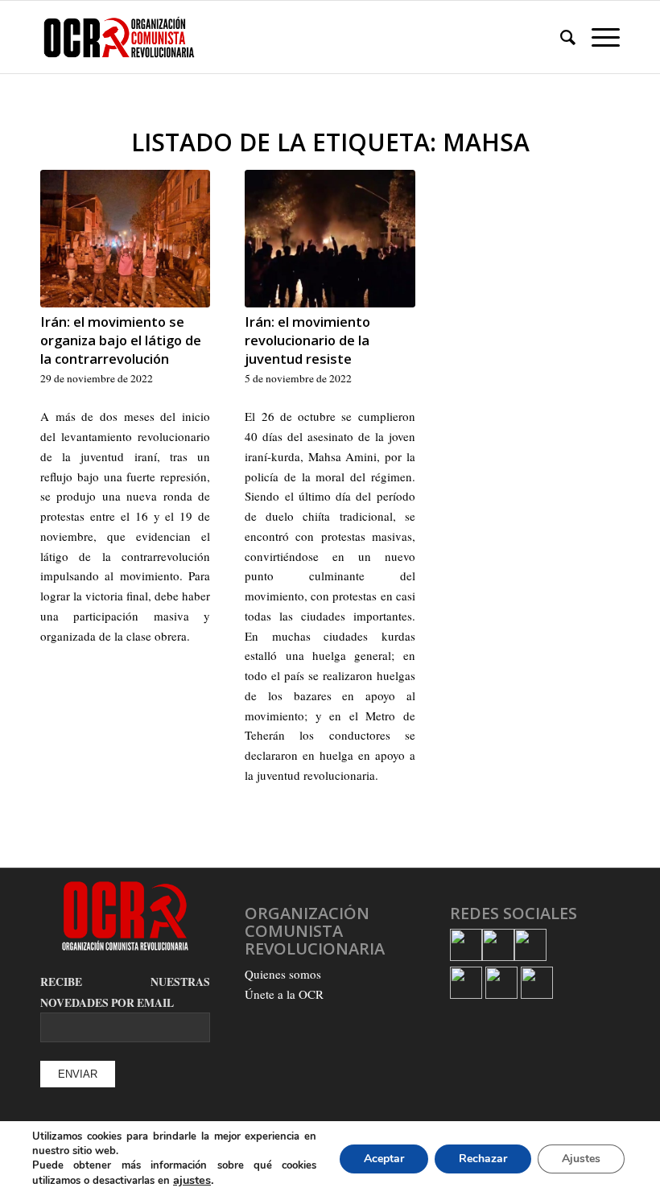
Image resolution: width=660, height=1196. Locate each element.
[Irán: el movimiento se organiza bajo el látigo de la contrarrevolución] (125, 238)
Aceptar (384, 1158)
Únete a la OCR (284, 994)
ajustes (192, 1180)
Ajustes (581, 1158)
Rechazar (483, 1158)
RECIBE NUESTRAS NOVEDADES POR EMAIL (125, 992)
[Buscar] (559, 37)
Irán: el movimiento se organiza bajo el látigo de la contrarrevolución (120, 340)
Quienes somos (283, 974)
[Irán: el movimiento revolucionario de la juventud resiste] (330, 238)
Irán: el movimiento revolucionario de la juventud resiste (307, 340)
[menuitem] (559, 37)
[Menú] (597, 37)
